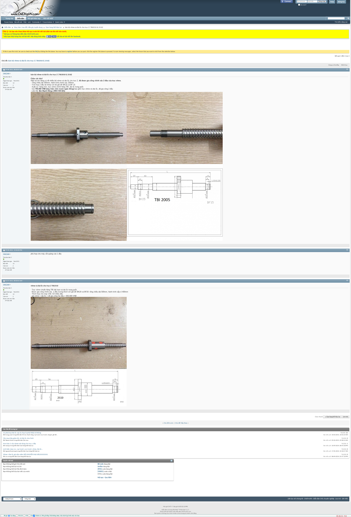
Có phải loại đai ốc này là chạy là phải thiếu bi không (22, 433)
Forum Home (8, 22)
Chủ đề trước (168, 423)
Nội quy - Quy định (104, 477)
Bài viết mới (18, 22)
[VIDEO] (100, 471)
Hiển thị (343, 65)
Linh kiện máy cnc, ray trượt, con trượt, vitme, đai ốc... (23, 449)
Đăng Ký (341, 2)
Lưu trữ (338, 499)
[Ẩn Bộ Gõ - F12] (341, 516)
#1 (347, 69)
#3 (347, 280)
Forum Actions (47, 22)
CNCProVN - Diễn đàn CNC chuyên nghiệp (319, 499)
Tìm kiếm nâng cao (341, 22)
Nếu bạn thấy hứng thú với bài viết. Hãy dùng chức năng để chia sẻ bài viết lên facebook (42, 36)
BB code (101, 464)
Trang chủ (9, 18)
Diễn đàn (20, 18)
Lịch (29, 22)
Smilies (100, 466)
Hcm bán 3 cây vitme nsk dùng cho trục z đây (19, 444)
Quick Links (59, 22)
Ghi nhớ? (303, 5)
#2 (347, 250)
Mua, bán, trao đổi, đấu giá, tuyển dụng (28, 27)
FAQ (24, 22)
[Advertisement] (141, 45)
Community (36, 22)
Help (332, 2)
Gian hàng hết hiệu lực (54, 27)
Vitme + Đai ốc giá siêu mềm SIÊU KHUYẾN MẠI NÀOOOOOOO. (25, 454)
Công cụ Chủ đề (333, 65)
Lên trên (345, 417)
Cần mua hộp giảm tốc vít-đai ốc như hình (18, 438)
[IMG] (100, 469)
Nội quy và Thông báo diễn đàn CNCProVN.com (21, 34)
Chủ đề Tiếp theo (181, 423)
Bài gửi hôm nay (34, 18)
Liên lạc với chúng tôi (295, 499)
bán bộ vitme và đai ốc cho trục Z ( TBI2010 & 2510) (28, 61)
